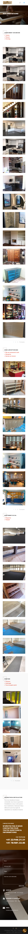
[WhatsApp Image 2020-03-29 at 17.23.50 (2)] (12, 776)
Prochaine (22, 342)
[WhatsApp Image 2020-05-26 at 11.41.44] (14, 99)
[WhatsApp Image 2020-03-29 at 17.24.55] (14, 543)
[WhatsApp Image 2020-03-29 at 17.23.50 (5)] (12, 718)
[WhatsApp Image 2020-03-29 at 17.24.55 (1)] (14, 671)
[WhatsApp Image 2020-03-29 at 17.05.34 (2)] (14, 505)
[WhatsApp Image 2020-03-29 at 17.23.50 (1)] (12, 703)
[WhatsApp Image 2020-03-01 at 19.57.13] (14, 653)
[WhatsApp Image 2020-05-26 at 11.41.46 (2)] (14, 154)
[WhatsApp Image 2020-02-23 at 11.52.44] (14, 486)
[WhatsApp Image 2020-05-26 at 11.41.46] (14, 117)
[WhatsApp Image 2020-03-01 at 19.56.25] (14, 561)
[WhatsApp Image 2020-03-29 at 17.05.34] (14, 450)
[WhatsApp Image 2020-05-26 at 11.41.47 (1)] (14, 135)
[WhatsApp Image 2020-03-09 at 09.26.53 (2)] (12, 762)
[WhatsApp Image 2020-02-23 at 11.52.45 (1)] (14, 413)
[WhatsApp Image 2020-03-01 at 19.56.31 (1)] (14, 190)
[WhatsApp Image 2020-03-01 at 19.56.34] (14, 319)
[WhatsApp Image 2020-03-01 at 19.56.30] (14, 301)
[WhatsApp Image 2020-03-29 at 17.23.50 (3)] (12, 747)
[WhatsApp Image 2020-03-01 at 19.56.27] (14, 598)
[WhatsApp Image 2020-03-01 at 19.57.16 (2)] (14, 431)
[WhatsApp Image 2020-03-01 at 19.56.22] (14, 264)
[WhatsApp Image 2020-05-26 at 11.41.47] (14, 80)
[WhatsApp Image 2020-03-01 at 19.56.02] (14, 172)
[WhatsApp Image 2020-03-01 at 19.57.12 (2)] (14, 635)
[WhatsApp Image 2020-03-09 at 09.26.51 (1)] (12, 732)
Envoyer (21, 886)
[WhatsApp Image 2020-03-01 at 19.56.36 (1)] (14, 337)
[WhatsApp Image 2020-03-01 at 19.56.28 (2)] (14, 282)
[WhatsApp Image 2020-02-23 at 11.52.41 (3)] (14, 227)
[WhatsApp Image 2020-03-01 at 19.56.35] (14, 376)
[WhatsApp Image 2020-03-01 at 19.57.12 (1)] (14, 616)
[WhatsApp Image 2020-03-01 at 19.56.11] (14, 245)
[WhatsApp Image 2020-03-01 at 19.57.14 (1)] (14, 395)
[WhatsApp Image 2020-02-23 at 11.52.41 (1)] (14, 209)
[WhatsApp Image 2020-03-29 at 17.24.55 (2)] (14, 580)
